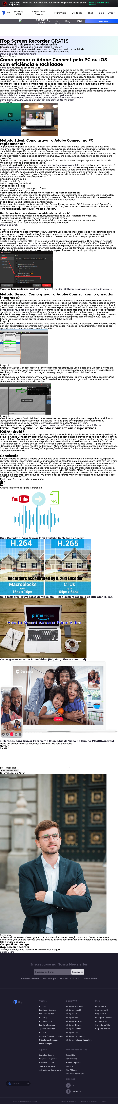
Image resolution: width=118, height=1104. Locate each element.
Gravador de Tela (102, 1025)
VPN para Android (74, 1021)
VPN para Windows (74, 1006)
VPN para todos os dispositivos (79, 1040)
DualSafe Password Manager (51, 1036)
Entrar (110, 13)
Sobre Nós (70, 1055)
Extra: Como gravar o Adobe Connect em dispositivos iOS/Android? (37, 99)
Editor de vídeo (57, 21)
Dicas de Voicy (101, 1021)
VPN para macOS (73, 1010)
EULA (103, 1101)
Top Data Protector (47, 1029)
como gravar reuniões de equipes (18, 309)
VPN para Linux (72, 1032)
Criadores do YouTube (75, 1074)
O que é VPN (100, 1006)
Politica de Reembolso (68, 1101)
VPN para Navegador (75, 1036)
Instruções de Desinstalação (50, 1070)
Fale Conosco (71, 1059)
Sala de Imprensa (73, 1062)
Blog (11, 56)
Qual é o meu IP (102, 1010)
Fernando (5, 67)
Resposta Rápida (102, 1029)
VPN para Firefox (73, 1029)
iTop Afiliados (71, 1070)
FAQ (79, 21)
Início (3, 56)
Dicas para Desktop (103, 1017)
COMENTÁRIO (8, 768)
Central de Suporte (46, 1055)
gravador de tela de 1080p (33, 245)
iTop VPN (42, 1006)
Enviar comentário (9, 770)
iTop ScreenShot (45, 1021)
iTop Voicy (43, 1017)
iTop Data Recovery (47, 1025)
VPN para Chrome (73, 1025)
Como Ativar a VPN (47, 1066)
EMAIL (4, 748)
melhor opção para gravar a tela (61, 165)
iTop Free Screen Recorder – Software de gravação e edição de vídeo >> (72, 289)
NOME (4, 745)
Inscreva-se (77, 972)
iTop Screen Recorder (11, 167)
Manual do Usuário (46, 1062)
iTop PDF (42, 1032)
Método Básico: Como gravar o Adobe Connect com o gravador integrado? (41, 97)
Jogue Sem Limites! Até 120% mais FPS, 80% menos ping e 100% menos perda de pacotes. (59, 3)
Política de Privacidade (89, 1101)
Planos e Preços (45, 1044)
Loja (101, 13)
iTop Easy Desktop (46, 1014)
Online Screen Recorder (48, 1040)
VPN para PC (71, 1014)
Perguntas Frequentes (48, 1059)
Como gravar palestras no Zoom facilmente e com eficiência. (67, 425)
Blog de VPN (100, 1014)
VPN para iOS (72, 1017)
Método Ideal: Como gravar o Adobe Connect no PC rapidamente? (36, 95)
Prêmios (69, 1066)
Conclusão (6, 102)
